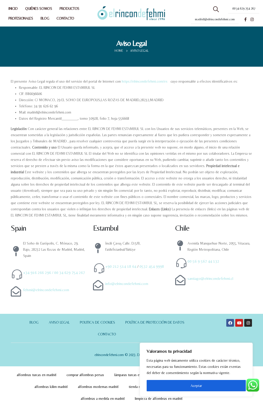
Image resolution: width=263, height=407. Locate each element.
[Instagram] (252, 19)
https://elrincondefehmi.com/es (144, 81)
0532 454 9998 (151, 266)
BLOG (45, 18)
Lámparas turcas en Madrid (133, 375)
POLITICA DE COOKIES (97, 322)
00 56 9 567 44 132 (203, 261)
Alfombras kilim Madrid (51, 387)
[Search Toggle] (216, 9)
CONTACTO (65, 18)
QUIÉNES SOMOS (38, 8)
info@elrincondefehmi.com (126, 283)
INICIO (13, 8)
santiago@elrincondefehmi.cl (210, 278)
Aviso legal (59, 322)
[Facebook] (245, 19)
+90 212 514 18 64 (120, 266)
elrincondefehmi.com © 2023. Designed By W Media (131, 355)
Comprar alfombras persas (85, 375)
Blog (34, 322)
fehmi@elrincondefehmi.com (46, 290)
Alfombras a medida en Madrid (103, 398)
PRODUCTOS (69, 8)
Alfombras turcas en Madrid (36, 375)
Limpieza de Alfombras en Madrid (158, 398)
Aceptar (196, 386)
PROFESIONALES (20, 18)
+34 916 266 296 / (38, 272)
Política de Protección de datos (154, 322)
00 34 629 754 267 (69, 272)
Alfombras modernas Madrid (98, 387)
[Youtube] (239, 323)
